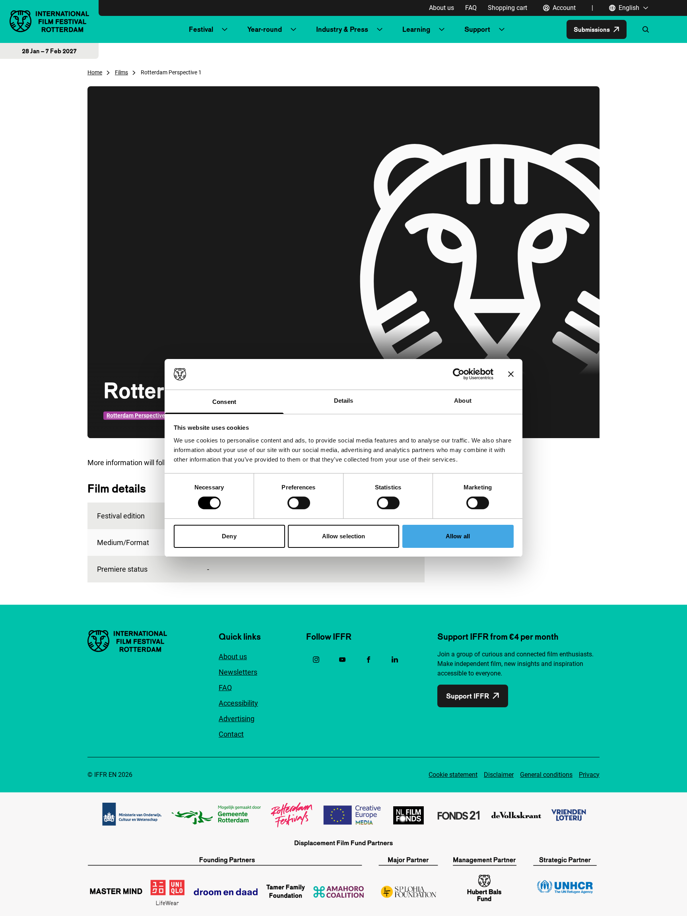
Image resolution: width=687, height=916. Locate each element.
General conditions (546, 774)
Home (94, 72)
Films (121, 72)
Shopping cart (507, 8)
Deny (229, 536)
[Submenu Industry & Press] (380, 29)
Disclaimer (499, 774)
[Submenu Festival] (225, 29)
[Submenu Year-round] (293, 29)
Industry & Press (342, 29)
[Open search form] (645, 29)
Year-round (264, 29)
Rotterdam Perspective (136, 415)
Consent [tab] (224, 401)
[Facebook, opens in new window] (368, 660)
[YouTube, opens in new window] (342, 660)
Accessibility (238, 703)
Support (477, 29)
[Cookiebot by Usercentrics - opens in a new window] (458, 374)
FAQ (471, 8)
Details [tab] (343, 400)
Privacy (589, 774)
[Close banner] (511, 374)
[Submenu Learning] (442, 29)
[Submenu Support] (502, 29)
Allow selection (343, 536)
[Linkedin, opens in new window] (395, 660)
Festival (201, 29)
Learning (416, 29)
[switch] (298, 503)
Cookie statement (453, 774)
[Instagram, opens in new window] (316, 660)
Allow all (458, 536)
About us (441, 8)
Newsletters (238, 672)
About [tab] (463, 400)
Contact (231, 734)
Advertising (236, 718)
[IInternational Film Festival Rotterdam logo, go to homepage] (49, 21)
